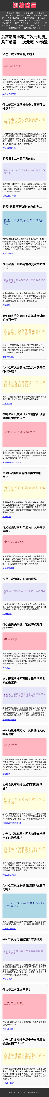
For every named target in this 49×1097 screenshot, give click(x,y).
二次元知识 (7, 614)
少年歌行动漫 (28, 18)
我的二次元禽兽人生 (32, 28)
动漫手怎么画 (8, 357)
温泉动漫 (30, 25)
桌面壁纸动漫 (9, 21)
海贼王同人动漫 (9, 875)
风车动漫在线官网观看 (12, 823)
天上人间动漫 (13, 18)
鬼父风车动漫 (8, 253)
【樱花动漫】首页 (12, 13)
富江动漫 (41, 25)
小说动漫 (40, 13)
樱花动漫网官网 (23, 16)
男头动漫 (6, 668)
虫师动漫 (41, 18)
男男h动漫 (6, 517)
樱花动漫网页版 (9, 720)
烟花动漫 (6, 305)
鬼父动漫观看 (8, 568)
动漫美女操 (28, 13)
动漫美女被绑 (8, 1083)
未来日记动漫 (24, 21)
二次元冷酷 (7, 404)
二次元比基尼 (8, 1029)
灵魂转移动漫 (14, 28)
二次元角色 (7, 979)
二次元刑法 (18, 25)
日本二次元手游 (9, 196)
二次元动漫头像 (9, 148)
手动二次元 (37, 23)
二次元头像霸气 (9, 929)
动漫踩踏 (6, 774)
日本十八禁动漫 (21, 23)
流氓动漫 (38, 21)
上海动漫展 (8, 16)
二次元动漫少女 (9, 94)
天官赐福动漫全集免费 (12, 462)
